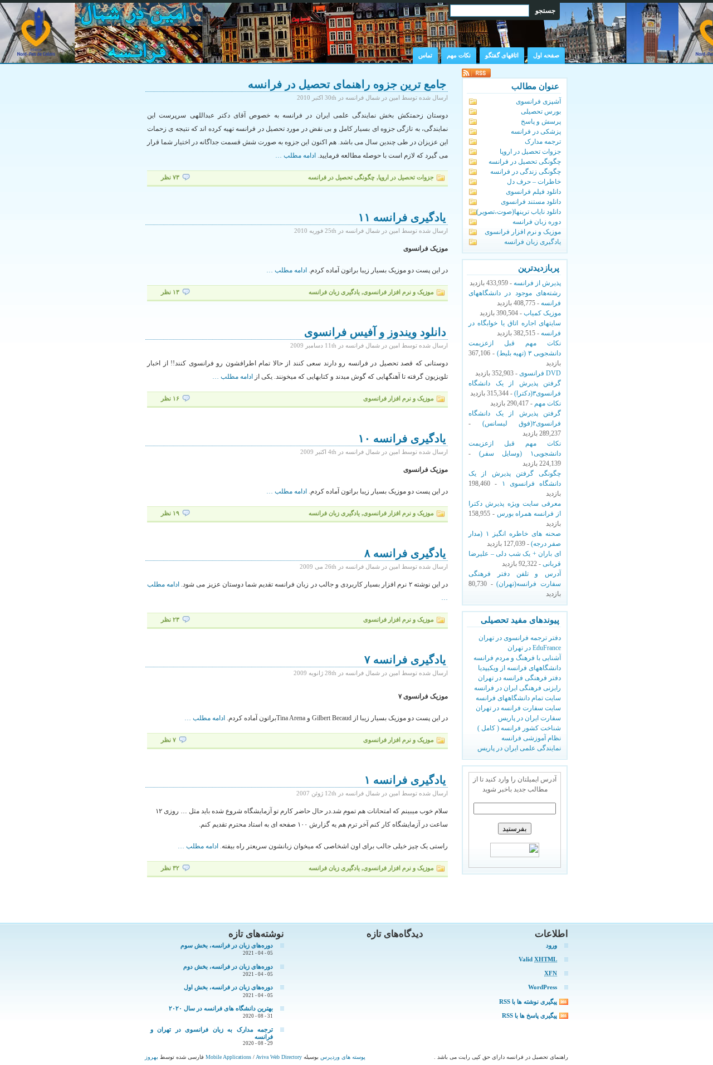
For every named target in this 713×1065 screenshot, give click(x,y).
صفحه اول (546, 55)
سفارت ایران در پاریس (529, 718)
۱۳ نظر (170, 292)
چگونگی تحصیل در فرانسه (341, 177)
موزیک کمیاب (542, 313)
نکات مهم (459, 55)
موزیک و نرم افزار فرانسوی (398, 292)
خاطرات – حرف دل (534, 181)
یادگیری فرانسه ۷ (405, 659)
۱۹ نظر (170, 513)
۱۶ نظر (170, 398)
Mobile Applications (229, 1057)
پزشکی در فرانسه (536, 131)
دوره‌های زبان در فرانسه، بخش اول (228, 987)
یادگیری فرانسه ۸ (405, 553)
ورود (551, 945)
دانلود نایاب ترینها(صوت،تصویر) (518, 212)
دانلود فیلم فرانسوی (533, 192)
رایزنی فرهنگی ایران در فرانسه (517, 688)
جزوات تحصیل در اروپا (406, 177)
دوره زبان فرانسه (536, 222)
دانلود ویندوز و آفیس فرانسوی (375, 332)
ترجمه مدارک (543, 141)
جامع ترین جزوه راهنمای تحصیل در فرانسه (347, 84)
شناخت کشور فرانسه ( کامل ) (519, 728)
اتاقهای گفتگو (502, 55)
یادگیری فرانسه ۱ (405, 780)
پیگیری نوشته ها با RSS (528, 1001)
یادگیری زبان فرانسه (532, 242)
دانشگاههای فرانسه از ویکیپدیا (519, 668)
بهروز (151, 1057)
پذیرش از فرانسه (537, 283)
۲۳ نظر (170, 620)
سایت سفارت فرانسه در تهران (518, 708)
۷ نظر (168, 740)
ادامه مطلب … (295, 155)
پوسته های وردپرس (342, 1057)
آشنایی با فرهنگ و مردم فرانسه (517, 658)
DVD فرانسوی (540, 373)
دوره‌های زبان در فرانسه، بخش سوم (226, 945)
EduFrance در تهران (534, 648)
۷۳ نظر (170, 177)
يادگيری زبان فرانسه (334, 292)
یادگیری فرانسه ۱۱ (402, 217)
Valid (538, 959)
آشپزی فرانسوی (538, 101)
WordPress (542, 987)
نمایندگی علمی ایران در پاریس (519, 748)
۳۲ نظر (170, 868)
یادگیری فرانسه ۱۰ (402, 438)
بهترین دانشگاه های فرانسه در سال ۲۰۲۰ (221, 1008)
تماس (425, 55)
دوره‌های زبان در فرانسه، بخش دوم (228, 966)
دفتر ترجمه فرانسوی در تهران (519, 638)
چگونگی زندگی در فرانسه (525, 171)
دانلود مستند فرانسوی (531, 202)
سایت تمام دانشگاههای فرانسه (518, 698)
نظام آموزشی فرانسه (531, 738)
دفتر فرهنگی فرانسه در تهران (519, 678)
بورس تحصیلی (541, 111)
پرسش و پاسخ (541, 121)
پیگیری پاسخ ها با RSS (529, 1015)
